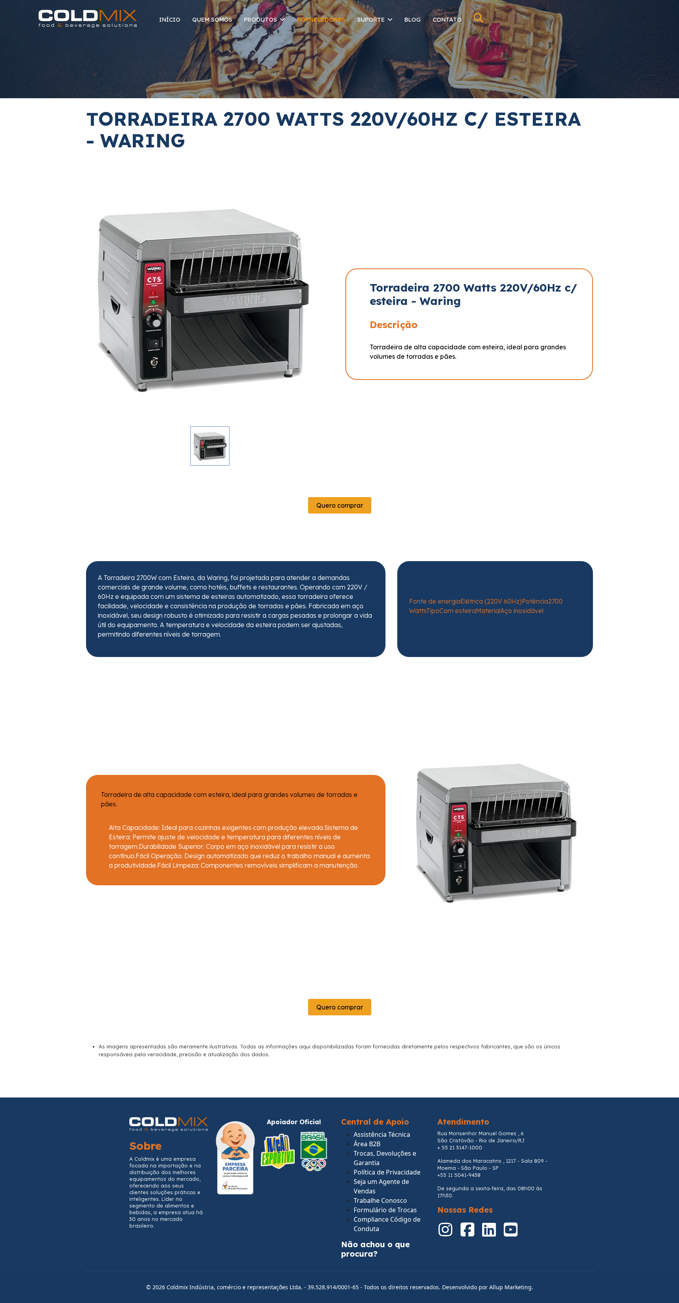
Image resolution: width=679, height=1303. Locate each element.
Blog (412, 19)
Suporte (371, 19)
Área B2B (367, 1144)
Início (169, 19)
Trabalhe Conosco (380, 1200)
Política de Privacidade (387, 1172)
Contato (447, 19)
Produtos (260, 19)
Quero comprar (339, 505)
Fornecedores (321, 19)
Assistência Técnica (382, 1134)
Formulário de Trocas (385, 1210)
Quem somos (212, 19)
